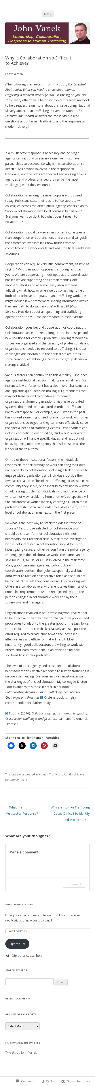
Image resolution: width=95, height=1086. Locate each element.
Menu (47, 13)
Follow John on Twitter (22, 1043)
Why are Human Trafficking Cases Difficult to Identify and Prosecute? (70, 813)
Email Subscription (19, 904)
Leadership (72, 774)
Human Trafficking (51, 774)
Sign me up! (17, 944)
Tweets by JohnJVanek (21, 1052)
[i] (41, 697)
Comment (74, 884)
